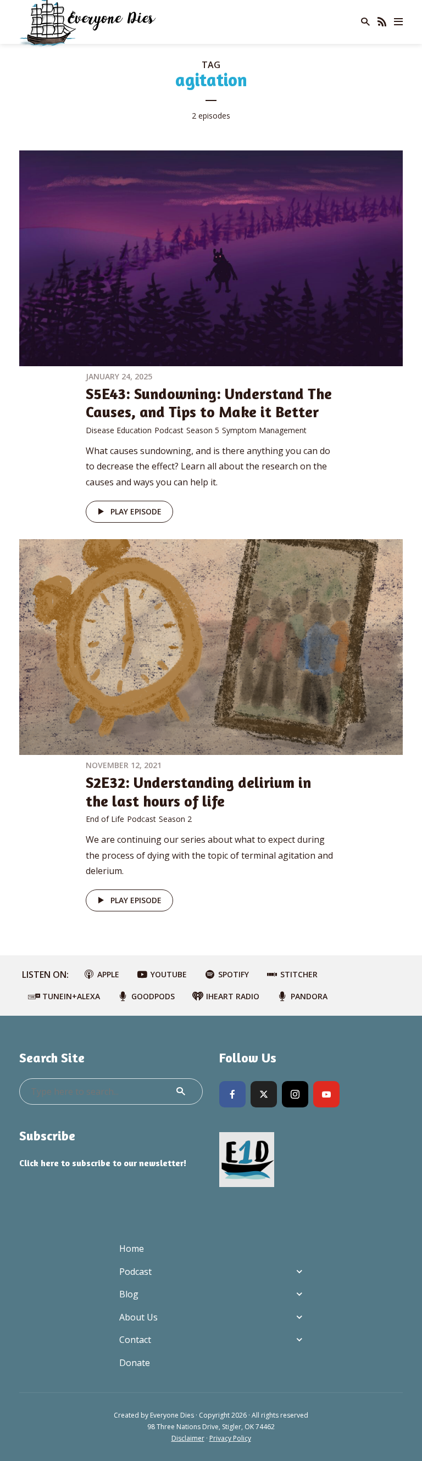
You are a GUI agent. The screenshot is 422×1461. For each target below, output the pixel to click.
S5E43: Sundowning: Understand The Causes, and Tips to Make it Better (209, 403)
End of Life (105, 819)
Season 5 (202, 430)
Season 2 (175, 819)
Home (131, 1248)
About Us (138, 1317)
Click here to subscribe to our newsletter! (102, 1162)
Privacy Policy (230, 1438)
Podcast (169, 430)
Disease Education (119, 430)
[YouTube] (326, 1094)
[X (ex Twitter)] (264, 1094)
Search (180, 1091)
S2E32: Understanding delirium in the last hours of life (198, 791)
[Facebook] (232, 1094)
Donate (134, 1363)
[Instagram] (295, 1094)
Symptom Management (264, 430)
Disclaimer (187, 1438)
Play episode (136, 511)
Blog (128, 1294)
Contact (135, 1340)
